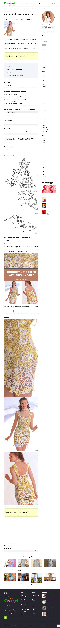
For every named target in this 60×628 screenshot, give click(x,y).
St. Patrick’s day (45, 129)
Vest (43, 167)
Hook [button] (6, 112)
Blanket (44, 74)
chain (8, 240)
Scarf (44, 152)
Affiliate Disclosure (7, 593)
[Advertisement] (24, 27)
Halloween (45, 119)
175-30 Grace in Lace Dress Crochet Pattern (36, 569)
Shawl (44, 154)
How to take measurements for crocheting (14, 103)
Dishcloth (44, 99)
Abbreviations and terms (25, 594)
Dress (44, 78)
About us (23, 3)
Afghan (44, 52)
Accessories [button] (13, 112)
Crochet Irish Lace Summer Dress (50, 613)
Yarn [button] (9, 112)
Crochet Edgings (23, 604)
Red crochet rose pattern (50, 213)
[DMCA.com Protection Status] (5, 618)
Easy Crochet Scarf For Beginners (51, 595)
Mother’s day (45, 127)
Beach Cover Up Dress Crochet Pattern (49, 569)
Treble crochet (23, 599)
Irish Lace (44, 67)
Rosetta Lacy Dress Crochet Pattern (48, 582)
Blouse (44, 138)
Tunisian (44, 63)
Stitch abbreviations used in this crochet (16, 75)
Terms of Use (6, 594)
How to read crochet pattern (11, 94)
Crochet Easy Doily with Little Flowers (51, 601)
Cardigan (44, 140)
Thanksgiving (45, 131)
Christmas (44, 123)
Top (43, 163)
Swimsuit (44, 161)
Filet (21, 605)
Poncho (44, 82)
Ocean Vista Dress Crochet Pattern (22, 582)
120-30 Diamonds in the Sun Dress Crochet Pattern (23, 569)
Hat (43, 80)
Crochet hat (34, 608)
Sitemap (5, 592)
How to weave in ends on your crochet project (14, 96)
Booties (44, 76)
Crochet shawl (34, 610)
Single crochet (23, 596)
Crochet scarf (34, 609)
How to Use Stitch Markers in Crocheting (13, 97)
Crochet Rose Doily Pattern (50, 607)
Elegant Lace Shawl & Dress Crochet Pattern (9, 569)
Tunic (44, 165)
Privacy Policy (6, 596)
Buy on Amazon (12, 70)
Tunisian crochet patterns (25, 609)
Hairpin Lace (45, 65)
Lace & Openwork (46, 59)
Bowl (44, 97)
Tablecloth (45, 110)
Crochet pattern (10, 73)
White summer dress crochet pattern (35, 585)
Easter (44, 125)
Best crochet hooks (9, 120)
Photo (8, 76)
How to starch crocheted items (11, 101)
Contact (31, 3)
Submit (27, 3)
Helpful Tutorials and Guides (12, 67)
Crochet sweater (34, 612)
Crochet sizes (9, 72)
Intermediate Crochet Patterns (10, 543)
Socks (44, 84)
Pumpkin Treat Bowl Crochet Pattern (51, 199)
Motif (44, 61)
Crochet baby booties (35, 595)
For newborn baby (46, 88)
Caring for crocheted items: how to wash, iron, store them (16, 99)
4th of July (44, 121)
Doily (43, 101)
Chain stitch (23, 595)
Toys (43, 112)
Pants (44, 146)
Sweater (44, 86)
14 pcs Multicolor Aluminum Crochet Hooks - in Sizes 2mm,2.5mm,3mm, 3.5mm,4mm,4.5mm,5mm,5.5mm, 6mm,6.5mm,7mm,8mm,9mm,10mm (27, 138)
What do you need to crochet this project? (15, 69)
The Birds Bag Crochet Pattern (51, 205)
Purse (44, 150)
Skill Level (9, 66)
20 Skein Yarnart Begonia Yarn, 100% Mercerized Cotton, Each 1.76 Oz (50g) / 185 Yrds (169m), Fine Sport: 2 (10, 138)
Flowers (44, 103)
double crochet (10, 243)
